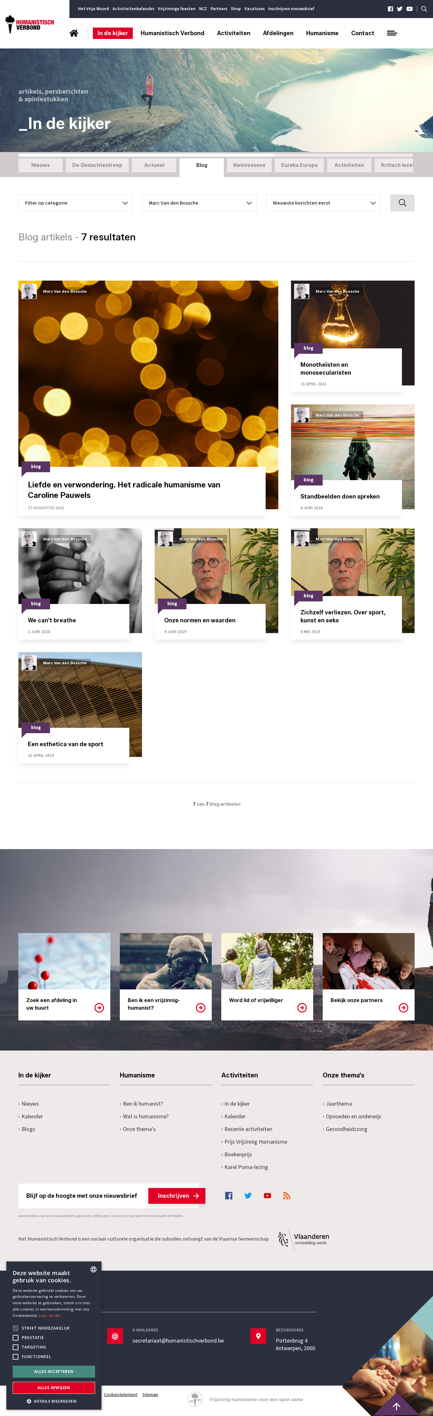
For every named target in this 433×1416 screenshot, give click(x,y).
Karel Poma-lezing (246, 1167)
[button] (54, 1400)
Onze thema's (139, 1129)
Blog (201, 165)
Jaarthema (339, 1104)
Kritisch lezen (398, 165)
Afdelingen (278, 33)
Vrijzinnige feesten (177, 9)
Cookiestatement (120, 1395)
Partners (218, 9)
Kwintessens (249, 165)
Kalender (32, 1117)
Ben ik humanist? (143, 1104)
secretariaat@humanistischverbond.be (178, 1341)
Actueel (154, 165)
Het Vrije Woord (93, 9)
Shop (236, 9)
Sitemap (150, 1395)
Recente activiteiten (248, 1129)
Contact (362, 33)
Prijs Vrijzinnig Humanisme (255, 1142)
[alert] (53, 1335)
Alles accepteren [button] (53, 1371)
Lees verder (50, 1315)
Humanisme (322, 33)
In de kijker (113, 33)
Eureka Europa (299, 165)
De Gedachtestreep (97, 165)
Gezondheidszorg (346, 1129)
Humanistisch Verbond (172, 33)
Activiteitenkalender (133, 9)
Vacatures (254, 9)
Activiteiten (233, 33)
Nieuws (40, 165)
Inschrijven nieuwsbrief (291, 9)
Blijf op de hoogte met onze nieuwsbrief (107, 1195)
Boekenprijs (238, 1155)
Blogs (28, 1129)
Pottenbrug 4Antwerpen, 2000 (295, 1344)
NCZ (203, 9)
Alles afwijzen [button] (53, 1387)
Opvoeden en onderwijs (353, 1117)
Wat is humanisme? (146, 1117)
